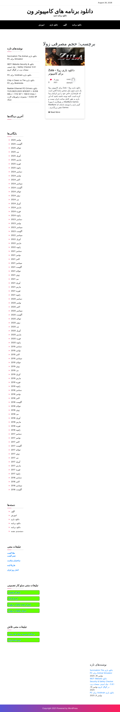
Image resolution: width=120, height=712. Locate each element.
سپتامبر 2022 (16, 235)
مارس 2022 (16, 243)
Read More (55, 112)
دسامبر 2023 (16, 219)
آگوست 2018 (16, 402)
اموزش (41, 25)
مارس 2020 (16, 334)
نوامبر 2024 (16, 175)
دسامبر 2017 (16, 434)
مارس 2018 (16, 422)
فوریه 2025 (16, 164)
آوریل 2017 (15, 462)
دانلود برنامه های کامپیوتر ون (60, 11)
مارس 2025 (16, 160)
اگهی (65, 25)
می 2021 (15, 279)
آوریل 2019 (15, 374)
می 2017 (15, 458)
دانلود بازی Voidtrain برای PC (19, 75)
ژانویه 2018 (15, 430)
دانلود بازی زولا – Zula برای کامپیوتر (61, 71)
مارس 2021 (16, 287)
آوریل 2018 (15, 418)
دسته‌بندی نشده (17, 531)
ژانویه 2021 (15, 295)
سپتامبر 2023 (16, 227)
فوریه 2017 (15, 469)
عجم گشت (11, 556)
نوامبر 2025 (16, 140)
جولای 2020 (16, 318)
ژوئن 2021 (15, 275)
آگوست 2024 (16, 187)
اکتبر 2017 (15, 442)
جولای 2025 (16, 148)
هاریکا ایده (11, 565)
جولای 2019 (16, 362)
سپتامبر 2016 (16, 485)
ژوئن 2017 (15, 454)
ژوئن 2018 (15, 410)
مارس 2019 (16, 378)
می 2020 (15, 326)
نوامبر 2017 (16, 438)
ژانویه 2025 (16, 168)
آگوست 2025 (16, 144)
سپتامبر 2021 (16, 263)
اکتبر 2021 (15, 259)
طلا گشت (11, 553)
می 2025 (15, 152)
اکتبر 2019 (15, 354)
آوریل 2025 (16, 156)
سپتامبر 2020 (16, 311)
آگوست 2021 (16, 267)
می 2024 (15, 199)
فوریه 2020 (16, 338)
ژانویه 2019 (15, 386)
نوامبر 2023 (16, 223)
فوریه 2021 (15, 291)
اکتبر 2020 (15, 307)
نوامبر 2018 (16, 394)
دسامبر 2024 (16, 171)
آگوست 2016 (16, 489)
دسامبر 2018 (16, 390)
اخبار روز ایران (13, 570)
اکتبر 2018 (15, 398)
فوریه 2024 (16, 211)
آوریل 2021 (15, 283)
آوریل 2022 (16, 239)
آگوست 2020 (16, 315)
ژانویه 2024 (16, 215)
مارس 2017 (16, 466)
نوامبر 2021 (16, 255)
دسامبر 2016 (16, 477)
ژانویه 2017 (15, 473)
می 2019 (15, 370)
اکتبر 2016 (15, 481)
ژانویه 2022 (16, 247)
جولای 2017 (16, 450)
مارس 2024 (16, 207)
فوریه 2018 (15, 426)
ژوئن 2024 (15, 195)
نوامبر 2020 (16, 303)
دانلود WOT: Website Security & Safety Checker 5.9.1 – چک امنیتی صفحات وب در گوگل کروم (21, 67)
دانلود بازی (54, 25)
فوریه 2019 (15, 382)
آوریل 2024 (16, 203)
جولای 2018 (16, 406)
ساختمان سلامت (13, 560)
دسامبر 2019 (16, 346)
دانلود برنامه (76, 25)
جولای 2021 (16, 271)
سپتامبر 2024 (16, 183)
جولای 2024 (16, 191)
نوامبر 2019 (16, 350)
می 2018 (15, 414)
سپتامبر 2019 (16, 358)
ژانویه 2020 (16, 342)
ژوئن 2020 (15, 322)
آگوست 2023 (16, 231)
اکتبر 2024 (15, 179)
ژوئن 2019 (15, 366)
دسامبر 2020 (16, 299)
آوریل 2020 (16, 330)
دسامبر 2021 (16, 251)
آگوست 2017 (16, 446)
